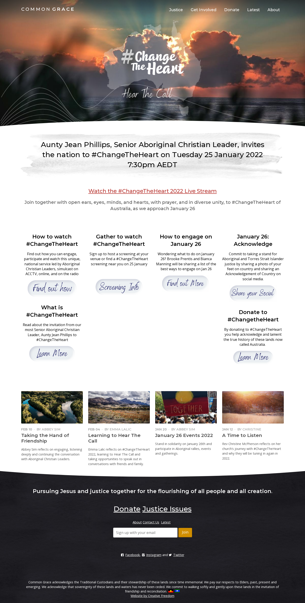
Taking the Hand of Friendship (45, 438)
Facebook (132, 555)
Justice (176, 9)
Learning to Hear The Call (114, 438)
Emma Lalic (120, 429)
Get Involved (203, 9)
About (273, 9)
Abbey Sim (51, 429)
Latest (253, 9)
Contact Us (151, 522)
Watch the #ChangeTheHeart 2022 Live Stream (152, 191)
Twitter (178, 555)
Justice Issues (167, 508)
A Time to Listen (242, 435)
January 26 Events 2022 (184, 435)
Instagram (153, 555)
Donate (231, 9)
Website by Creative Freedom (152, 596)
